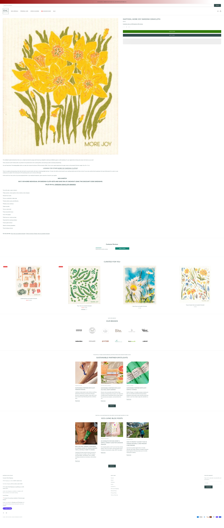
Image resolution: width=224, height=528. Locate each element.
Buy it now (172, 35)
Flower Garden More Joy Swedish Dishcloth (195, 305)
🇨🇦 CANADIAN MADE (46, 11)
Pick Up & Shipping (115, 488)
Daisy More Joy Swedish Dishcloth (140, 306)
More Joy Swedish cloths (67, 168)
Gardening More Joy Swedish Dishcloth (29, 298)
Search (217, 5)
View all (112, 405)
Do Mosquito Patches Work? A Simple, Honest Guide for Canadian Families (112, 442)
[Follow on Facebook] (3, 512)
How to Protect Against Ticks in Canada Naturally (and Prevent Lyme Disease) (137, 443)
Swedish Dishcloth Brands (65, 184)
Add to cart (172, 31)
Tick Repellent (130, 439)
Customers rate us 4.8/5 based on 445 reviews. (133, 24)
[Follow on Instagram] (6, 512)
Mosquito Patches (104, 438)
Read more (77, 400)
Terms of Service (114, 495)
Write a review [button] (122, 248)
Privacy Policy (114, 493)
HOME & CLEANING (34, 11)
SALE (54, 11)
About (112, 480)
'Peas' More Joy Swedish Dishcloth (18, 233)
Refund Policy (114, 490)
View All (112, 466)
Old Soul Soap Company (106, 385)
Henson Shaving (78, 385)
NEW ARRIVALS (14, 11)
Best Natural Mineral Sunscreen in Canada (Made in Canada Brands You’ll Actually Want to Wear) (86, 448)
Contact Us (113, 486)
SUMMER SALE (98, 1)
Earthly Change (130, 385)
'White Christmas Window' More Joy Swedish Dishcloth (38, 233)
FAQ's (112, 484)
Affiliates (113, 482)
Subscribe (208, 487)
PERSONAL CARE (24, 11)
